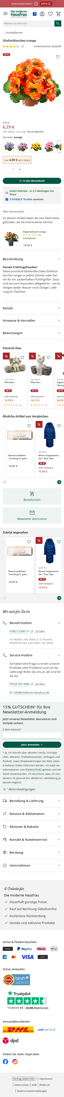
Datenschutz (33, 769)
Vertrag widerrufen (24, 1078)
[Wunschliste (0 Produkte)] (50, 14)
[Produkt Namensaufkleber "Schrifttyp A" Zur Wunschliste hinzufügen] (29, 425)
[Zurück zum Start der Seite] (60, 1073)
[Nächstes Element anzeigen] (59, 482)
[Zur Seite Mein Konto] (42, 14)
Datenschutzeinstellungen (32, 1091)
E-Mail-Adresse (11, 729)
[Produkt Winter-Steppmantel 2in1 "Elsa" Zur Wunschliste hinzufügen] (58, 425)
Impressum (45, 1078)
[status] (28, 23)
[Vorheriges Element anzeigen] (5, 482)
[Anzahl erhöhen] (20, 169)
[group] (32, 82)
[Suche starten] (57, 23)
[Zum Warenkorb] (58, 14)
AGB (34, 1084)
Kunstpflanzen (14, 32)
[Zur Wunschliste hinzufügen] (57, 56)
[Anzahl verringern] (6, 169)
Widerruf (44, 1084)
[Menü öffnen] (5, 14)
